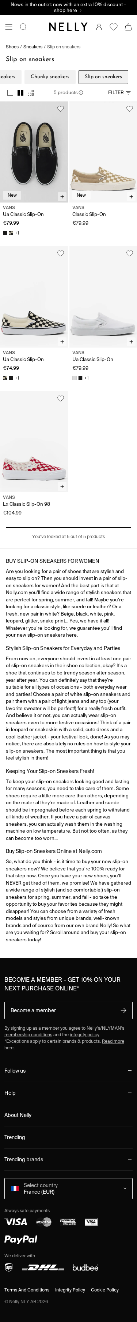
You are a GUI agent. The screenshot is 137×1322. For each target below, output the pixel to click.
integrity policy (84, 1034)
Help (10, 1093)
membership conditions (28, 1034)
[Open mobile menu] (8, 27)
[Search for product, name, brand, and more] (23, 27)
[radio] (10, 92)
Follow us (15, 1070)
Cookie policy (105, 1290)
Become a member (33, 1010)
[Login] (99, 27)
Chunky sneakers (50, 77)
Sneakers (32, 46)
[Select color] (5, 233)
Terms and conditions (26, 1290)
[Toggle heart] (60, 108)
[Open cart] (128, 27)
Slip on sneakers (63, 46)
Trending (14, 1137)
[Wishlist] (113, 27)
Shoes (12, 46)
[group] (20, 92)
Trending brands (23, 1159)
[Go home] (68, 27)
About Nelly (17, 1115)
